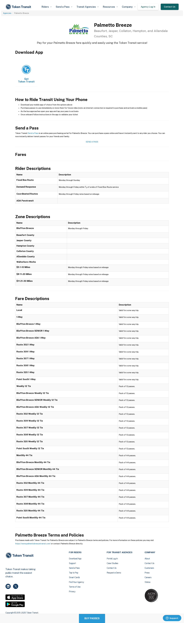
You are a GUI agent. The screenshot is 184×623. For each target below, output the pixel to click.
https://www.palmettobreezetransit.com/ (33, 544)
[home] (18, 6)
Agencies (7, 13)
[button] (46, 6)
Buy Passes (92, 618)
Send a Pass (33, 133)
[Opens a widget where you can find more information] (172, 618)
